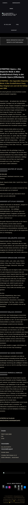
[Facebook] (7, 487)
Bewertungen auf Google (20, 502)
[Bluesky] (25, 487)
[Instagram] (9, 487)
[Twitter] (12, 487)
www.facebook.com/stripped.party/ (10, 420)
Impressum (10, 500)
